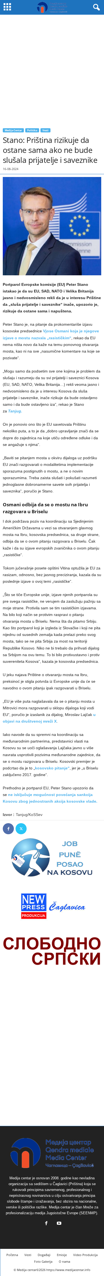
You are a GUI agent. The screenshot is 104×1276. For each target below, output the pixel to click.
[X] (21, 828)
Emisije (62, 1255)
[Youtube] (58, 1224)
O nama (64, 1261)
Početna (12, 1255)
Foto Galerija (43, 1261)
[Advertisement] (52, 69)
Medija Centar (13, 130)
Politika (32, 130)
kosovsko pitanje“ (52, 768)
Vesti (45, 130)
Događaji (44, 1255)
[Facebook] (8, 828)
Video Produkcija (85, 1255)
